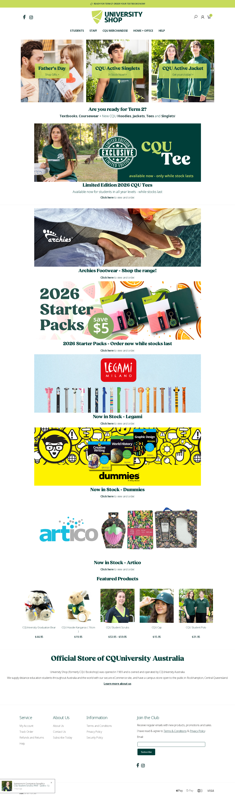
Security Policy (95, 737)
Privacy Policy (94, 732)
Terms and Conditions (99, 726)
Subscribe (146, 752)
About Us (58, 726)
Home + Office (143, 31)
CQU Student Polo (196, 627)
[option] (39, 616)
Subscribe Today (62, 737)
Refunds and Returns (31, 737)
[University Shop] (117, 17)
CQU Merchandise (115, 31)
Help (162, 31)
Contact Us (59, 732)
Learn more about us (117, 684)
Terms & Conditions (175, 731)
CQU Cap (157, 627)
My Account (26, 726)
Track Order (26, 732)
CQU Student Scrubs (117, 627)
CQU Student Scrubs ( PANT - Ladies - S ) (31, 785)
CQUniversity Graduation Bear (39, 627)
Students (77, 31)
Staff (93, 31)
